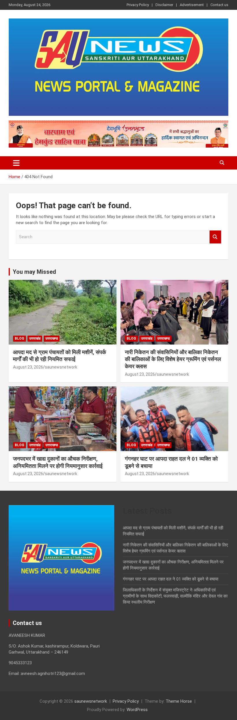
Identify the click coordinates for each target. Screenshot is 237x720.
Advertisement (192, 5)
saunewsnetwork (61, 367)
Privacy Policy (138, 5)
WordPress (137, 709)
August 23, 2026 (28, 367)
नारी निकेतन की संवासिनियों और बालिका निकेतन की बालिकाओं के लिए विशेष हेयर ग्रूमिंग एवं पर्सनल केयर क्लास (173, 359)
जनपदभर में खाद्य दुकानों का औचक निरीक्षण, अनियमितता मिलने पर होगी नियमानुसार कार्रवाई (58, 462)
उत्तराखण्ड (51, 338)
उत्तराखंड (34, 338)
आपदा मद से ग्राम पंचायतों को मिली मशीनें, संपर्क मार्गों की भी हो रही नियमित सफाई (59, 356)
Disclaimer (164, 5)
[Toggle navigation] (16, 163)
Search (215, 236)
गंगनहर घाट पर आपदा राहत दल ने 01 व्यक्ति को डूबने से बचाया (170, 579)
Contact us (219, 5)
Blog (19, 338)
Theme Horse (179, 701)
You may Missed (34, 271)
